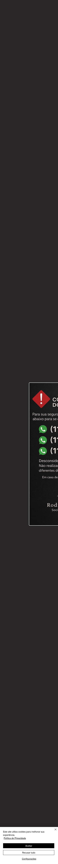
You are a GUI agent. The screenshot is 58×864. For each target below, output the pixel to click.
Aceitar (28, 845)
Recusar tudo (28, 852)
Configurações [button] (29, 858)
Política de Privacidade (15, 838)
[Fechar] (53, 831)
